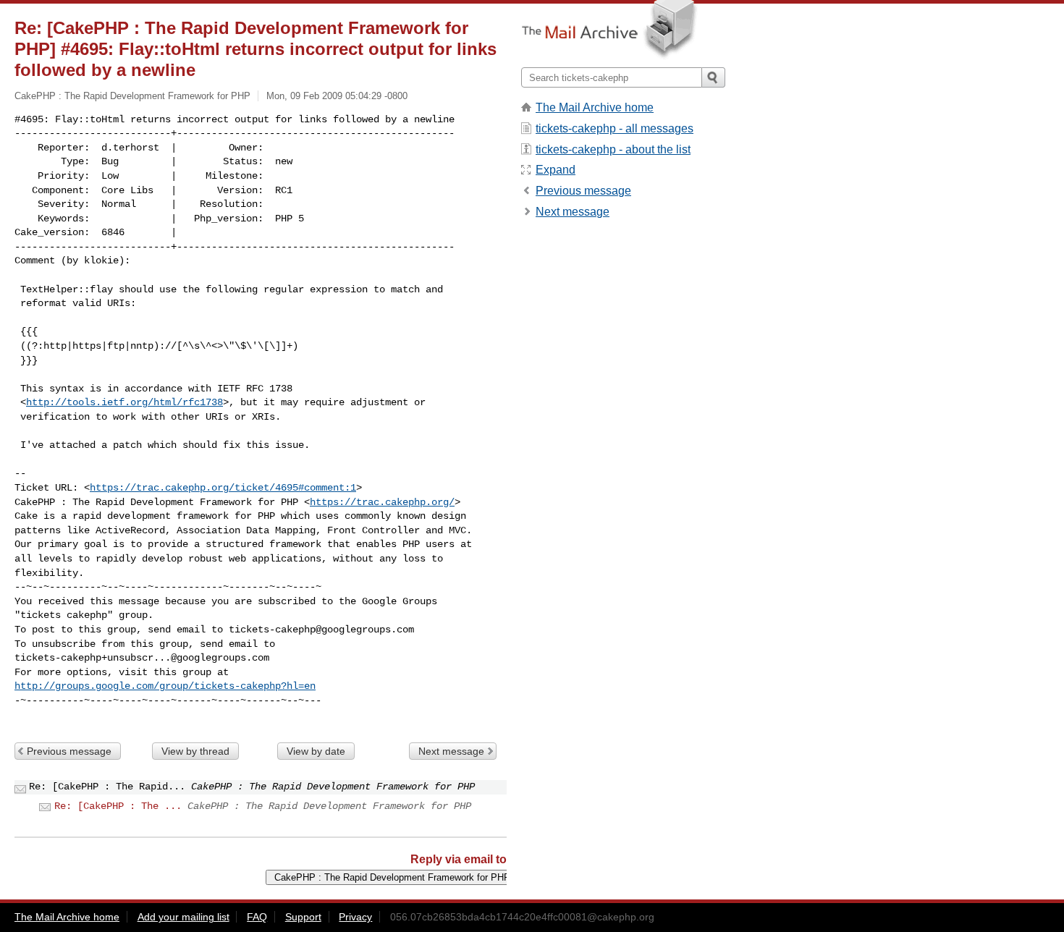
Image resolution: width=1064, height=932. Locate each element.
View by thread (195, 751)
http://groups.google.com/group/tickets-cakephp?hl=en (165, 686)
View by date (316, 751)
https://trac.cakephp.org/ (382, 502)
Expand (555, 170)
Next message (451, 751)
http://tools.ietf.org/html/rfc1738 (124, 402)
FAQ (257, 917)
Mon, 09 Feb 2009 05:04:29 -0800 (337, 95)
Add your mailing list (183, 917)
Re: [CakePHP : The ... (118, 806)
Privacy (355, 917)
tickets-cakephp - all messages (614, 128)
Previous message (69, 751)
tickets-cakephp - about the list (613, 149)
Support (303, 917)
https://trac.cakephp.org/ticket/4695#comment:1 (223, 487)
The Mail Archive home (595, 107)
